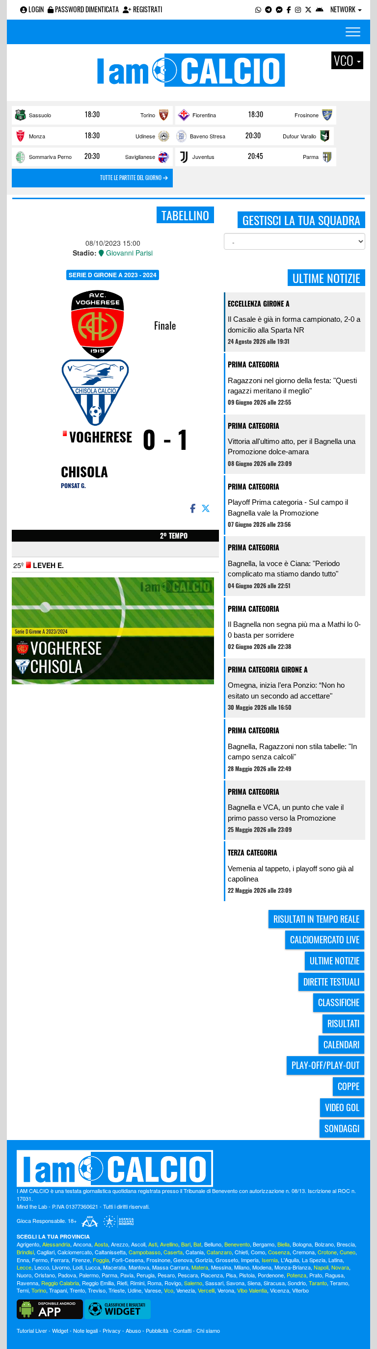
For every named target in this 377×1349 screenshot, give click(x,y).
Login (35, 9)
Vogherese (100, 436)
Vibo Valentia (252, 1290)
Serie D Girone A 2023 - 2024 (113, 274)
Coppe (348, 1086)
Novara (340, 1267)
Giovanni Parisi (128, 253)
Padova (67, 1275)
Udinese (145, 136)
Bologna (302, 1244)
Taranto (318, 1283)
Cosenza (279, 1252)
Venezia (185, 1290)
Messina (221, 1267)
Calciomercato (74, 1252)
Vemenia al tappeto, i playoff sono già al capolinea (290, 873)
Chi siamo (208, 1330)
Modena (261, 1267)
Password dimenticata (86, 9)
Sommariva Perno (50, 156)
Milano (241, 1267)
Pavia (127, 1275)
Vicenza (279, 1290)
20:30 (253, 135)
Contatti (182, 1330)
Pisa (231, 1275)
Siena (254, 1283)
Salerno (193, 1283)
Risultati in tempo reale (316, 918)
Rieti (122, 1283)
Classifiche (338, 1002)
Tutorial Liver (32, 1330)
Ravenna (27, 1283)
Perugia (145, 1275)
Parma (311, 156)
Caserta (173, 1252)
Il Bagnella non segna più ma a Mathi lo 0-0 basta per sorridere (294, 629)
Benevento (237, 1244)
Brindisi (25, 1252)
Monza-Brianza (292, 1267)
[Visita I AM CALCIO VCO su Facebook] (289, 9)
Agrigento (28, 1244)
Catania (195, 1252)
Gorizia (204, 1260)
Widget (60, 1330)
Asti (152, 1244)
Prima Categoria (253, 364)
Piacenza (212, 1275)
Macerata (114, 1267)
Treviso (97, 1290)
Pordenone (271, 1275)
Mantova (139, 1267)
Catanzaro (219, 1252)
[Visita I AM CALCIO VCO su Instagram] (298, 9)
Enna (23, 1260)
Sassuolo (40, 115)
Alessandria (56, 1244)
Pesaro (166, 1275)
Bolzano (324, 1244)
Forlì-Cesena (127, 1260)
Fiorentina (204, 115)
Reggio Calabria (60, 1283)
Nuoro (24, 1275)
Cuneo (347, 1252)
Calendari (341, 1044)
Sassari (214, 1283)
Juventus (203, 156)
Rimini (137, 1283)
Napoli (321, 1267)
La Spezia (313, 1260)
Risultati (343, 1023)
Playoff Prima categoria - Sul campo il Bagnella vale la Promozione (288, 507)
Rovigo (172, 1283)
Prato (315, 1275)
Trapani (58, 1290)
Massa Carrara (170, 1267)
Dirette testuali (331, 981)
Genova (182, 1260)
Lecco (41, 1267)
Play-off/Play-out (325, 1065)
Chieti (241, 1252)
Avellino (169, 1244)
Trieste (116, 1290)
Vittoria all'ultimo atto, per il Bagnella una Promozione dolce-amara (291, 446)
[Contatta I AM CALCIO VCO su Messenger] (279, 9)
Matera (199, 1267)
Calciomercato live (324, 939)
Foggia (101, 1260)
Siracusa (274, 1283)
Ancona (82, 1244)
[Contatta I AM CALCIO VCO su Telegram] (268, 9)
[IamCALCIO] (188, 1168)
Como (258, 1252)
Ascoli (138, 1244)
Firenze (81, 1260)
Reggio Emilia (98, 1283)
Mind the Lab (32, 1206)
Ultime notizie (334, 960)
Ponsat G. (73, 485)
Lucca (92, 1267)
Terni (22, 1290)
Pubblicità (157, 1330)
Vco (168, 1290)
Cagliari (45, 1252)
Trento (77, 1290)
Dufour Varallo (299, 136)
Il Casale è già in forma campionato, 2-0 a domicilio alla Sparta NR (294, 324)
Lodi (77, 1267)
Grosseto (226, 1260)
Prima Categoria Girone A (268, 669)
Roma (154, 1283)
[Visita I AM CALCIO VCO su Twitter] (308, 9)
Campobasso (145, 1252)
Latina (335, 1260)
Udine (134, 1290)
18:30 (92, 114)
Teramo (339, 1283)
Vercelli (206, 1290)
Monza (37, 136)
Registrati (147, 9)
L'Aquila (290, 1260)
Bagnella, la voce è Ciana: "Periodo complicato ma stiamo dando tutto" (284, 568)
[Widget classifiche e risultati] (117, 1308)
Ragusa (334, 1275)
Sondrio (297, 1283)
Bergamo (263, 1244)
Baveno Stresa (207, 136)
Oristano (44, 1275)
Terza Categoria (252, 852)
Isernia (270, 1260)
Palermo (89, 1275)
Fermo (40, 1260)
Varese (152, 1290)
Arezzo (119, 1244)
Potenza (296, 1275)
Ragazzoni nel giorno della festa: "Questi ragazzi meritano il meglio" (292, 385)
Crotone (327, 1252)
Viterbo (300, 1290)
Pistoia (247, 1275)
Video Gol (342, 1107)
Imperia (250, 1260)
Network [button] (343, 9)
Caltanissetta (110, 1252)
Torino (147, 115)
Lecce (24, 1267)
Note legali (85, 1330)
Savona (235, 1283)
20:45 (255, 156)
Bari (185, 1244)
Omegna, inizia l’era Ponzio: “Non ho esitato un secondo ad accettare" (286, 690)
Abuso (133, 1330)
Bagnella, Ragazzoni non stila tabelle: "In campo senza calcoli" (292, 751)
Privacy (112, 1330)
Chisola (84, 471)
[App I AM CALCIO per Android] (319, 9)
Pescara (188, 1275)
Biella (283, 1244)
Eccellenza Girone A (259, 303)
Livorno (61, 1267)
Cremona (304, 1252)
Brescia (346, 1244)
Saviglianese (140, 156)
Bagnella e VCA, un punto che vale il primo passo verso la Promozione (286, 812)
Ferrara (60, 1260)
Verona (225, 1290)
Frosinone (307, 115)
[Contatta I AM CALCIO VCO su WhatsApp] (258, 9)
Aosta (101, 1244)
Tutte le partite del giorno (131, 178)
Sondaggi (341, 1128)
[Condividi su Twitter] (206, 507)
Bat (197, 1244)
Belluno (212, 1244)
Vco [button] (345, 60)
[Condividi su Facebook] (192, 507)
